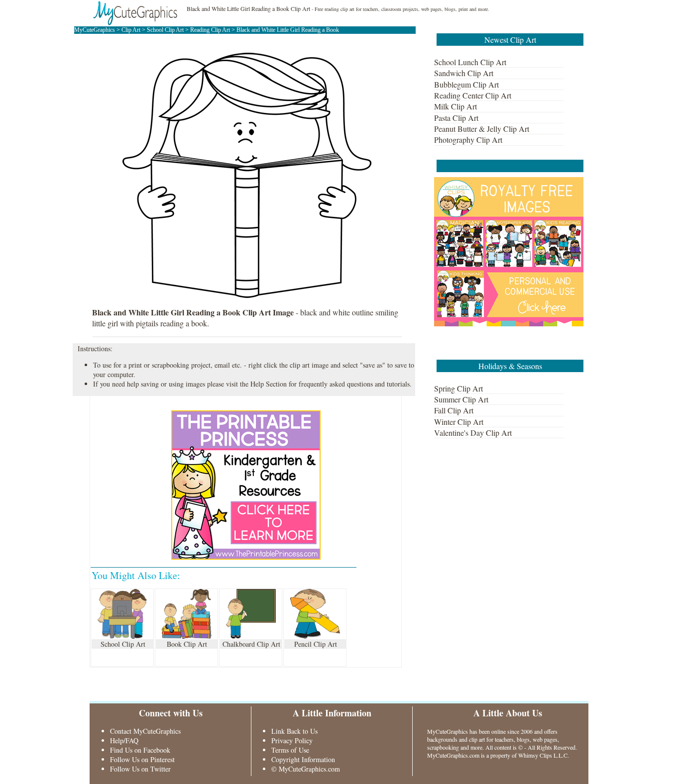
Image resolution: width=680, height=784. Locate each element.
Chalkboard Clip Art (251, 644)
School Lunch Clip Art (470, 62)
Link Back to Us (294, 731)
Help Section (268, 384)
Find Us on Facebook (140, 750)
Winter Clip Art (458, 421)
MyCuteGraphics (94, 29)
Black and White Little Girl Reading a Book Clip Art (248, 8)
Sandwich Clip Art (463, 73)
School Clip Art (166, 29)
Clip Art (130, 29)
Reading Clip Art (210, 29)
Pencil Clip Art (315, 644)
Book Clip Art (187, 644)
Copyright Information (303, 759)
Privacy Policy (292, 740)
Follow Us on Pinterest (142, 759)
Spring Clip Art (458, 388)
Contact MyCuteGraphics (145, 731)
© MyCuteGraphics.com (305, 769)
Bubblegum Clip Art (466, 84)
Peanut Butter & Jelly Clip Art (481, 128)
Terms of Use (290, 750)
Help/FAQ (124, 740)
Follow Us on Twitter (140, 769)
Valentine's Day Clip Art (473, 432)
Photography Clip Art (468, 139)
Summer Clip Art (461, 399)
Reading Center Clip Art (472, 95)
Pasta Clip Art (456, 117)
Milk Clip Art (455, 106)
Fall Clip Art (453, 410)
